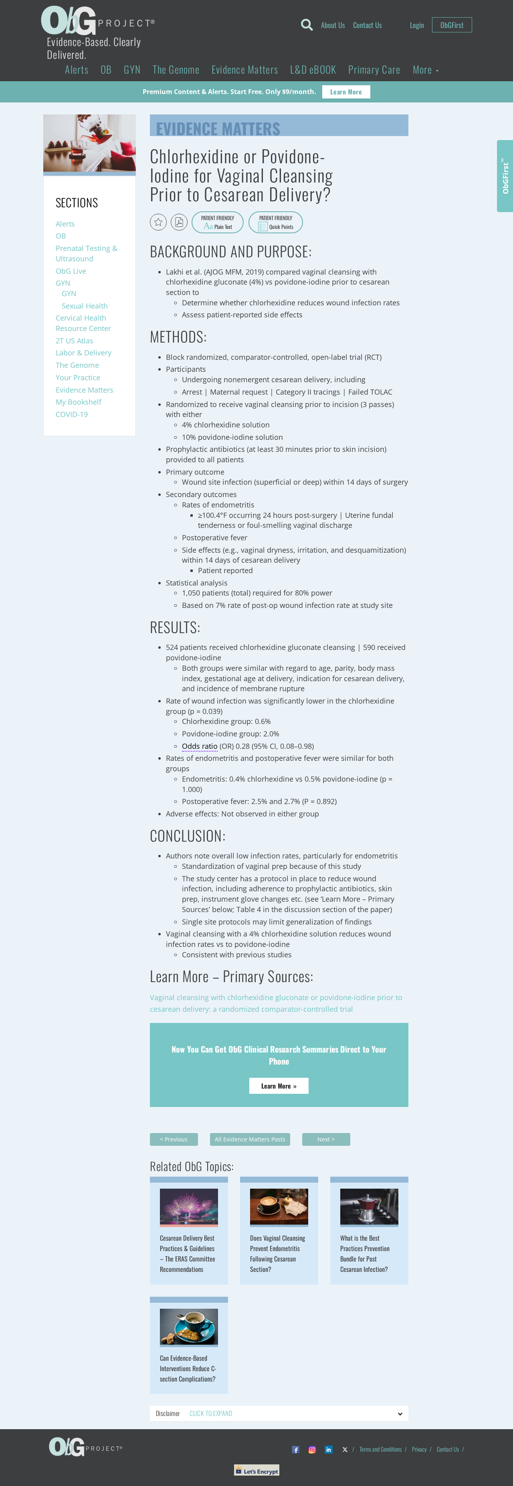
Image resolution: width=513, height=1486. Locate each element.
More (424, 69)
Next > (326, 1139)
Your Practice (78, 377)
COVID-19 (72, 414)
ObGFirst (452, 25)
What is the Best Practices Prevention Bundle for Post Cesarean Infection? (365, 1253)
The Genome (176, 69)
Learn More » (279, 1086)
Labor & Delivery (83, 352)
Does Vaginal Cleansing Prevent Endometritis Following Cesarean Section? (277, 1253)
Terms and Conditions (381, 1449)
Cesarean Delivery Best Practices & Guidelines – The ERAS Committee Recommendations (187, 1253)
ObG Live (71, 271)
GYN (132, 69)
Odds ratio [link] (200, 746)
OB (106, 69)
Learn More (346, 91)
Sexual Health (85, 306)
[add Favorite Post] (158, 222)
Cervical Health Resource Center (83, 323)
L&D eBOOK (313, 69)
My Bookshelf (78, 402)
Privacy (419, 1449)
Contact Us (367, 25)
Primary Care (374, 69)
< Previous (174, 1139)
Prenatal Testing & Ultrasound (86, 253)
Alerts (77, 69)
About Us (333, 25)
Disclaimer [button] (194, 1413)
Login (417, 25)
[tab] (279, 1413)
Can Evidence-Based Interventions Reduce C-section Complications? (188, 1368)
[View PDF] (179, 222)
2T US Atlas (74, 340)
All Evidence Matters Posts (250, 1139)
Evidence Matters (245, 69)
